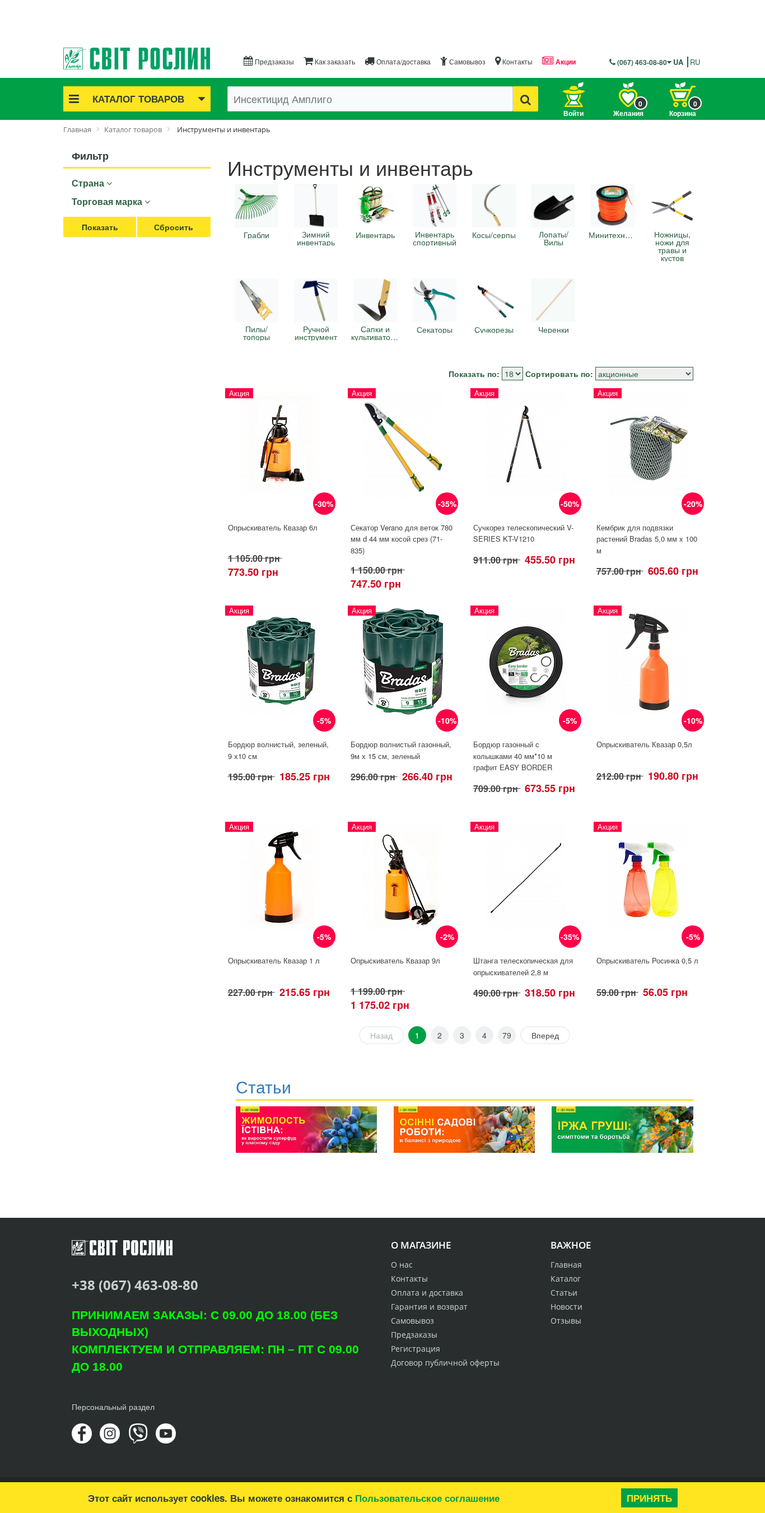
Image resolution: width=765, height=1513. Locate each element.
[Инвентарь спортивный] (434, 205)
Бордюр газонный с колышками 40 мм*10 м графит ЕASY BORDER (512, 755)
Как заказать (334, 61)
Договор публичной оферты (445, 1362)
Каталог (566, 1278)
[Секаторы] (434, 300)
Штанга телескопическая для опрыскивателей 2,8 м (523, 966)
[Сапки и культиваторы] (375, 300)
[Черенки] (553, 300)
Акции (565, 62)
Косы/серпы (494, 235)
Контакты (517, 61)
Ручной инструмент (316, 333)
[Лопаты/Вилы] (553, 205)
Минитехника (613, 235)
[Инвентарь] (375, 205)
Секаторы (435, 329)
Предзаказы (273, 61)
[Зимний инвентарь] (316, 205)
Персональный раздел (113, 1406)
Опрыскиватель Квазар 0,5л (644, 744)
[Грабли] (256, 205)
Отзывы (566, 1320)
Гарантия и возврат (429, 1306)
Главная (566, 1264)
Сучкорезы (494, 329)
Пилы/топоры (256, 333)
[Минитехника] (613, 205)
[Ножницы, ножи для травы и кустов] (672, 205)
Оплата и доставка (427, 1292)
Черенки (553, 329)
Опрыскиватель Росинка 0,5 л (647, 960)
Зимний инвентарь (316, 238)
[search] (525, 98)
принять (649, 1498)
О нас (402, 1264)
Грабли (256, 235)
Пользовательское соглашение (427, 1498)
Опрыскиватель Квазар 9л (395, 960)
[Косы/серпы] (494, 205)
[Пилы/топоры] (256, 300)
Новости (566, 1306)
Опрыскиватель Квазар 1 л (274, 960)
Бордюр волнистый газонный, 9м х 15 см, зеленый (401, 750)
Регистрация (415, 1348)
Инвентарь (375, 235)
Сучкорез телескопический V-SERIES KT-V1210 (523, 533)
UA (678, 62)
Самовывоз (466, 61)
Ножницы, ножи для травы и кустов (672, 246)
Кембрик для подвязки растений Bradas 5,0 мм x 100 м (646, 539)
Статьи (564, 1292)
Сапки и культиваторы (375, 333)
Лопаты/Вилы (553, 238)
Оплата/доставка (403, 61)
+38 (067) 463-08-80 (135, 1284)
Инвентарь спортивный (434, 238)
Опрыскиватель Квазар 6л (273, 527)
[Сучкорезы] (494, 300)
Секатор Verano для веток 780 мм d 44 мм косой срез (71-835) (402, 539)
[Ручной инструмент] (316, 300)
